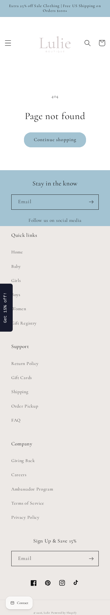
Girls (16, 280)
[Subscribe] (91, 202)
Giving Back (23, 460)
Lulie (47, 612)
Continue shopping (55, 140)
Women (18, 309)
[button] (8, 43)
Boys (15, 294)
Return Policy (25, 363)
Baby (16, 266)
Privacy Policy (25, 517)
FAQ (16, 420)
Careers (19, 475)
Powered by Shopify (64, 612)
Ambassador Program (32, 489)
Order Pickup (24, 406)
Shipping (19, 392)
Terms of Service (27, 503)
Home (17, 252)
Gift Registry (24, 323)
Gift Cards (21, 377)
